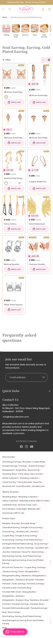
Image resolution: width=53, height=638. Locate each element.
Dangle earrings (10, 465)
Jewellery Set (22, 531)
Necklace (16, 552)
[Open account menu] (43, 9)
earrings (30, 547)
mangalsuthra (32, 571)
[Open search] (9, 9)
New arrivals (36, 474)
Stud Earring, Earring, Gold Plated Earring (21, 556)
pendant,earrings (39, 608)
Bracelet (27, 461)
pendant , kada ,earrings (14, 583)
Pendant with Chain (11, 591)
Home (4, 17)
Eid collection (8, 509)
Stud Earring (37, 552)
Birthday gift (33, 509)
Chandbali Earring (11, 527)
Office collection (10, 500)
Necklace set (8, 486)
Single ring (21, 470)
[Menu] (3, 9)
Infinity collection (10, 478)
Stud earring (33, 470)
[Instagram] (26, 446)
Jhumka (34, 531)
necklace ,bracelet (25, 579)
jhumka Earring (9, 571)
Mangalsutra (8, 470)
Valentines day (9, 504)
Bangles (6, 523)
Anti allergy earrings (11, 461)
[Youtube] (31, 446)
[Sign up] (43, 377)
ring (4, 612)
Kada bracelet (23, 486)
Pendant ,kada (9, 587)
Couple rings (38, 461)
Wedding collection (29, 478)
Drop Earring (8, 531)
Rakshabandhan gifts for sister (34, 500)
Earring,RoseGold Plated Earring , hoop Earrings (25, 543)
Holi (34, 504)
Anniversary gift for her (13, 513)
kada (21, 571)
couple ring (8, 535)
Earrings (23, 465)
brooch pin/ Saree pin (12, 567)
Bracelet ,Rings (28, 523)
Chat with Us (17, 631)
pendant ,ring (24, 587)
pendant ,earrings (35, 583)
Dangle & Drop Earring (31, 527)
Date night (22, 509)
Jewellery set (38, 486)
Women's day (24, 504)
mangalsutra (8, 579)
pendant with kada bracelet (15, 608)
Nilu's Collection (30, 441)
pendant (39, 579)
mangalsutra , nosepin (13, 596)
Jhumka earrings (36, 465)
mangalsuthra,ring (11, 575)
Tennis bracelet (24, 482)
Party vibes (23, 474)
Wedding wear (9, 474)
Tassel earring (9, 482)
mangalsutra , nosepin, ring (15, 600)
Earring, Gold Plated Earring (29, 539)
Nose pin (37, 482)
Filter (8, 59)
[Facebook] (21, 446)
